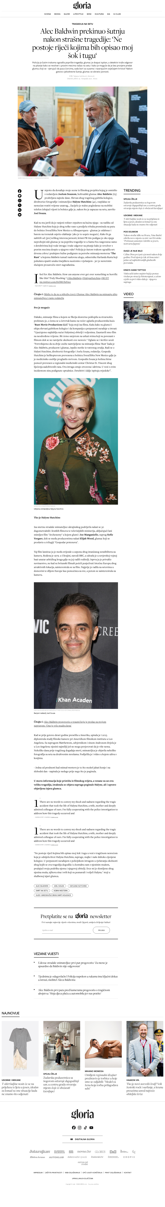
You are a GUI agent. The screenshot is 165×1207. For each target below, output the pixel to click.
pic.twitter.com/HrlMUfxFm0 (55, 281)
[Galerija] (82, 132)
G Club (117, 14)
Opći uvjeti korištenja (92, 1172)
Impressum (38, 1172)
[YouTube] (91, 1127)
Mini (89, 14)
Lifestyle (78, 14)
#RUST (105, 278)
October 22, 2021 (52, 286)
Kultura (99, 14)
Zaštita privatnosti (53, 1172)
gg (108, 14)
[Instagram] (79, 1127)
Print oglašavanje (113, 1172)
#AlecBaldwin (74, 278)
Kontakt (127, 1172)
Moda (57, 14)
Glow (67, 14)
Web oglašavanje (72, 1172)
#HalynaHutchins (91, 278)
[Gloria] (82, 6)
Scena (47, 14)
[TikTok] (85, 1127)
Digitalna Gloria (85, 1139)
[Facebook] (74, 1127)
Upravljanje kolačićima (82, 1178)
